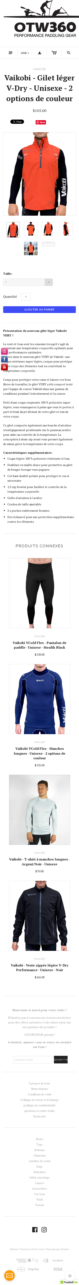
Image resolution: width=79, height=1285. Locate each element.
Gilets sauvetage (39, 1177)
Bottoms (39, 1150)
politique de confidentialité (40, 1105)
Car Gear (39, 1194)
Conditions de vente (40, 1094)
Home (39, 1139)
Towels (39, 1205)
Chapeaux (39, 1155)
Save (42, 122)
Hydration (39, 1172)
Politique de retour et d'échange (39, 1100)
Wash (39, 1199)
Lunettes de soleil (39, 1161)
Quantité (10, 296)
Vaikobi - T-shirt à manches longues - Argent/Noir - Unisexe (39, 861)
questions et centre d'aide (39, 1111)
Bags (39, 1166)
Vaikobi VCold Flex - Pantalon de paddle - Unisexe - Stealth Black (39, 645)
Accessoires (39, 1188)
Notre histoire (39, 1089)
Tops (39, 1144)
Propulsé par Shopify (57, 1249)
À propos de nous (39, 1083)
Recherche (39, 1116)
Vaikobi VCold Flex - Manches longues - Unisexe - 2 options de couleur (39, 753)
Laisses (39, 1183)
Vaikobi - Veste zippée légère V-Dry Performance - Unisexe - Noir (39, 967)
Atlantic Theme (18, 1249)
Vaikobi (39, 636)
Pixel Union (37, 1249)
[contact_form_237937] (9, 1275)
